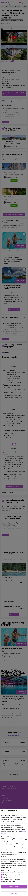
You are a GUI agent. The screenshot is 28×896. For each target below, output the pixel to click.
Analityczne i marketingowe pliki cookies (14, 875)
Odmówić (14, 893)
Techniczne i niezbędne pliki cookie (13, 873)
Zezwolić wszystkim (14, 887)
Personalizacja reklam (9, 881)
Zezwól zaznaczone (14, 890)
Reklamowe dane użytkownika (11, 879)
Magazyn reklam (7, 877)
